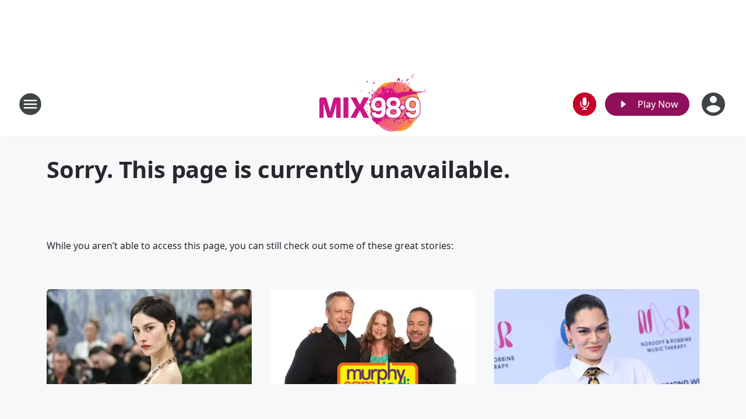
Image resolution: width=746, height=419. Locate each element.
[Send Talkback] (584, 104)
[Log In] (714, 104)
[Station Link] (373, 103)
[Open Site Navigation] (30, 104)
